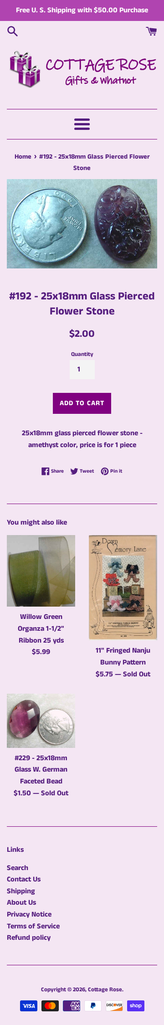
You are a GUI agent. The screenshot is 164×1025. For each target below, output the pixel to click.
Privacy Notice (29, 914)
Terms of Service (33, 926)
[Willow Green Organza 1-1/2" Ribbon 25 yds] (41, 571)
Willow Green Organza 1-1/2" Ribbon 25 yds (41, 628)
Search (17, 868)
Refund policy (29, 937)
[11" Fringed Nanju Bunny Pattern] (123, 588)
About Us (21, 902)
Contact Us (24, 879)
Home (23, 156)
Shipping (21, 891)
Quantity (82, 354)
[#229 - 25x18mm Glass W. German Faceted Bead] (41, 721)
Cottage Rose (105, 989)
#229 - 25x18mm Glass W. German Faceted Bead (41, 770)
